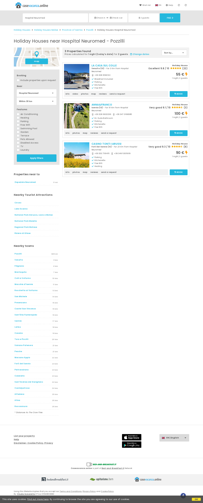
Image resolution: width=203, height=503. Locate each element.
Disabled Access (29, 142)
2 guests (144, 17)
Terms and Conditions (71, 491)
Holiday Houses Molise (46, 29)
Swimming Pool (28, 128)
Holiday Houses (22, 29)
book (180, 94)
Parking (24, 121)
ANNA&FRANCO (102, 104)
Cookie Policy (107, 491)
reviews (103, 94)
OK (196, 499)
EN (160, 5)
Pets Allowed (27, 139)
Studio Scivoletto (26, 494)
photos (84, 94)
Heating (24, 117)
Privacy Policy (89, 491)
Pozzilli (89, 29)
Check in (100, 17)
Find (169, 17)
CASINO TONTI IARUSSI (107, 144)
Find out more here (38, 499)
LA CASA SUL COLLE (104, 65)
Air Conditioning (29, 114)
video (75, 94)
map (36, 61)
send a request (117, 94)
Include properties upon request (38, 80)
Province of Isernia (72, 29)
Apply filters (36, 158)
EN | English (172, 437)
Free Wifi (25, 124)
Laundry (24, 149)
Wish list (146, 5)
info (68, 94)
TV (21, 146)
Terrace (24, 135)
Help (171, 5)
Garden (24, 132)
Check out (117, 17)
